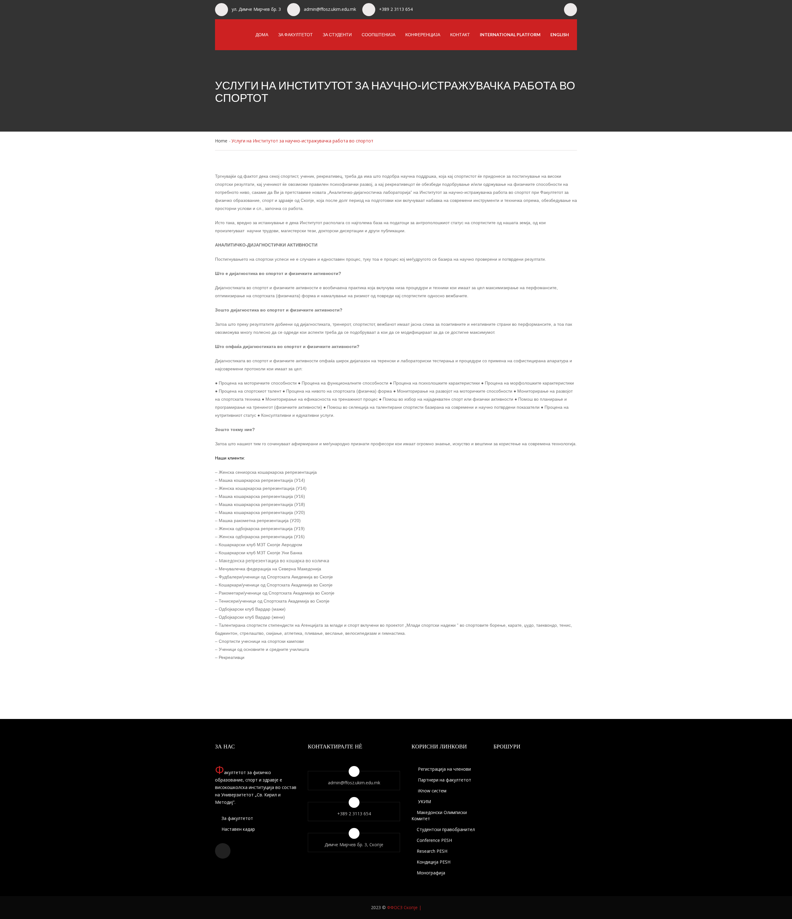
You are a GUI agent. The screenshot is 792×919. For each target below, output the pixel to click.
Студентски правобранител (446, 829)
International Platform (510, 34)
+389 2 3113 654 (396, 9)
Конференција (422, 34)
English (559, 34)
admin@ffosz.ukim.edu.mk (330, 9)
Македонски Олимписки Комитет (439, 815)
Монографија (431, 873)
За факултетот (295, 34)
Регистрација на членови (444, 769)
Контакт (460, 34)
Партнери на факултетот (444, 780)
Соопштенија (378, 34)
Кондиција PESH (433, 862)
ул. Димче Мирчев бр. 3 (256, 9)
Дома (262, 34)
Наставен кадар (237, 829)
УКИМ (424, 801)
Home (221, 141)
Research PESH (432, 851)
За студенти (337, 34)
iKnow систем (431, 791)
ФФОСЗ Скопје (402, 907)
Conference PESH (434, 840)
